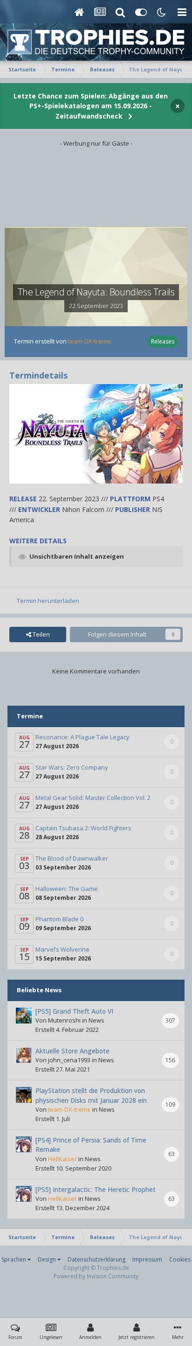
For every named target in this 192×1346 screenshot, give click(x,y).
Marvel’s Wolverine (62, 949)
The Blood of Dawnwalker (71, 858)
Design (47, 1259)
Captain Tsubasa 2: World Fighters (83, 828)
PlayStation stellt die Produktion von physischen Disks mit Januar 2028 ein (91, 1095)
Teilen (40, 634)
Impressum (147, 1259)
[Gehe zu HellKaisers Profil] (24, 1144)
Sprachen (14, 1259)
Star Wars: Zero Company (71, 767)
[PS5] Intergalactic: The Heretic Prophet (95, 1189)
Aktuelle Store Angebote (72, 1050)
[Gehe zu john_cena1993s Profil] (24, 1055)
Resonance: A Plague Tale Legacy (82, 737)
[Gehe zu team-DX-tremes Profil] (24, 1095)
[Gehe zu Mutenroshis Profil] (24, 1016)
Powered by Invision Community (96, 1276)
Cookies (180, 1259)
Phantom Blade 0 (59, 919)
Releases (162, 341)
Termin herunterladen (48, 600)
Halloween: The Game (66, 888)
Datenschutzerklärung (96, 1259)
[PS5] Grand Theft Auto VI (74, 1011)
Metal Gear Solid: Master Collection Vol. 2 (93, 797)
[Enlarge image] (96, 432)
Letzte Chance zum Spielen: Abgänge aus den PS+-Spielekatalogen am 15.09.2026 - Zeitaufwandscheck (91, 105)
